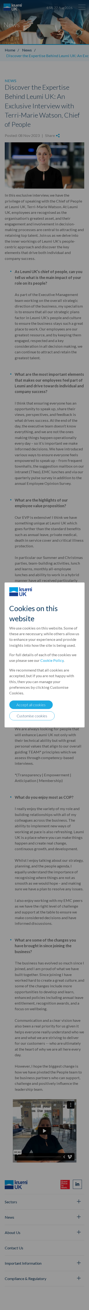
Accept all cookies (31, 704)
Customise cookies (32, 716)
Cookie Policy (52, 660)
